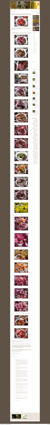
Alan (15, 366)
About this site (15, 9)
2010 (33, 53)
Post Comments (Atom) (22, 411)
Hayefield (34, 132)
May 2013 (34, 47)
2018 (33, 36)
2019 (33, 35)
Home (12, 9)
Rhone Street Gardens (35, 147)
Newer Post (14, 410)
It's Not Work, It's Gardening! (18, 2)
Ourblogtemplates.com (8, 424)
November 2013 (34, 42)
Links (23, 9)
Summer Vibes (34, 124)
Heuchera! (12, 11)
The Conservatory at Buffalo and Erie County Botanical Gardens (36, 119)
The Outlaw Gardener (35, 151)
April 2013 (34, 48)
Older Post (28, 410)
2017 (33, 37)
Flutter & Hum (34, 137)
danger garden (34, 118)
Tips (18, 9)
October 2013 (34, 43)
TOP (49, 424)
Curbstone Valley (35, 160)
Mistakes (21, 9)
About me (27, 9)
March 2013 (34, 49)
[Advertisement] (36, 57)
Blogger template (2, 424)
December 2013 (34, 41)
